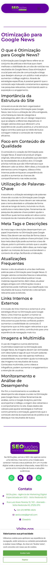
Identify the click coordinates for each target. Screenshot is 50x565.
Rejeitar (25, 560)
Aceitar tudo (25, 553)
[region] (25, 547)
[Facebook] (20, 478)
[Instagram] (30, 478)
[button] (39, 8)
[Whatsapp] (11, 478)
